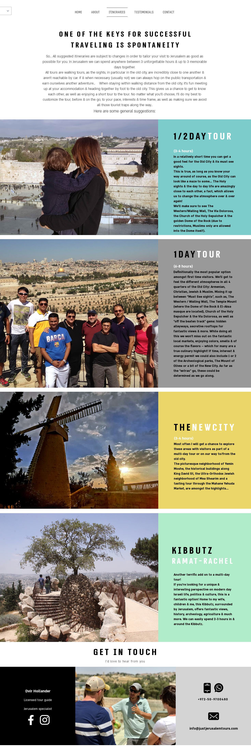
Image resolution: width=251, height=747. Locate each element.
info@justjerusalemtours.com (214, 728)
